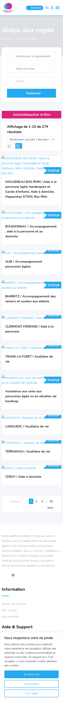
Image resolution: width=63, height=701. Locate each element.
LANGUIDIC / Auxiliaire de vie (27, 426)
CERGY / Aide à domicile (23, 477)
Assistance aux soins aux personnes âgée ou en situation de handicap (31, 396)
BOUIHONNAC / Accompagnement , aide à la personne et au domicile (31, 231)
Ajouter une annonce (14, 604)
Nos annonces (10, 616)
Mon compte (9, 610)
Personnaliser (31, 683)
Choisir (20, 81)
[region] (31, 666)
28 (51, 501)
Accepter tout (31, 674)
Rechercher (33, 93)
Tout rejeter (31, 693)
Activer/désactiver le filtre (31, 114)
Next (50, 507)
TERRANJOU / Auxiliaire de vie (27, 451)
